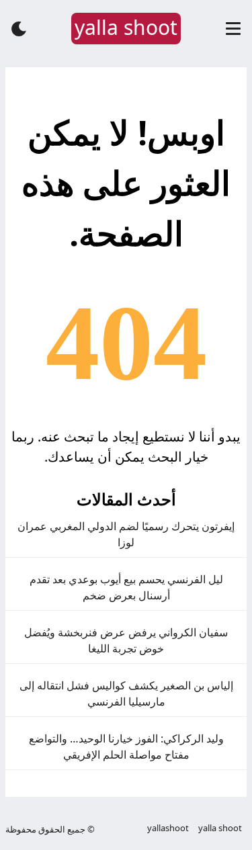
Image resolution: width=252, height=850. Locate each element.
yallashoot (168, 828)
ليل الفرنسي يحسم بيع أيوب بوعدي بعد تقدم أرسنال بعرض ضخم (126, 587)
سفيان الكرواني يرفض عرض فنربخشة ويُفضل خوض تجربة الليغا (126, 640)
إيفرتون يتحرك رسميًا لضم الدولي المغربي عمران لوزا (126, 534)
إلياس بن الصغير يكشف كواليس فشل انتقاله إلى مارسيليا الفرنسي (126, 693)
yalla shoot (220, 828)
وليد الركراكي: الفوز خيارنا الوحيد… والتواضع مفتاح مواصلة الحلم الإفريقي (126, 746)
